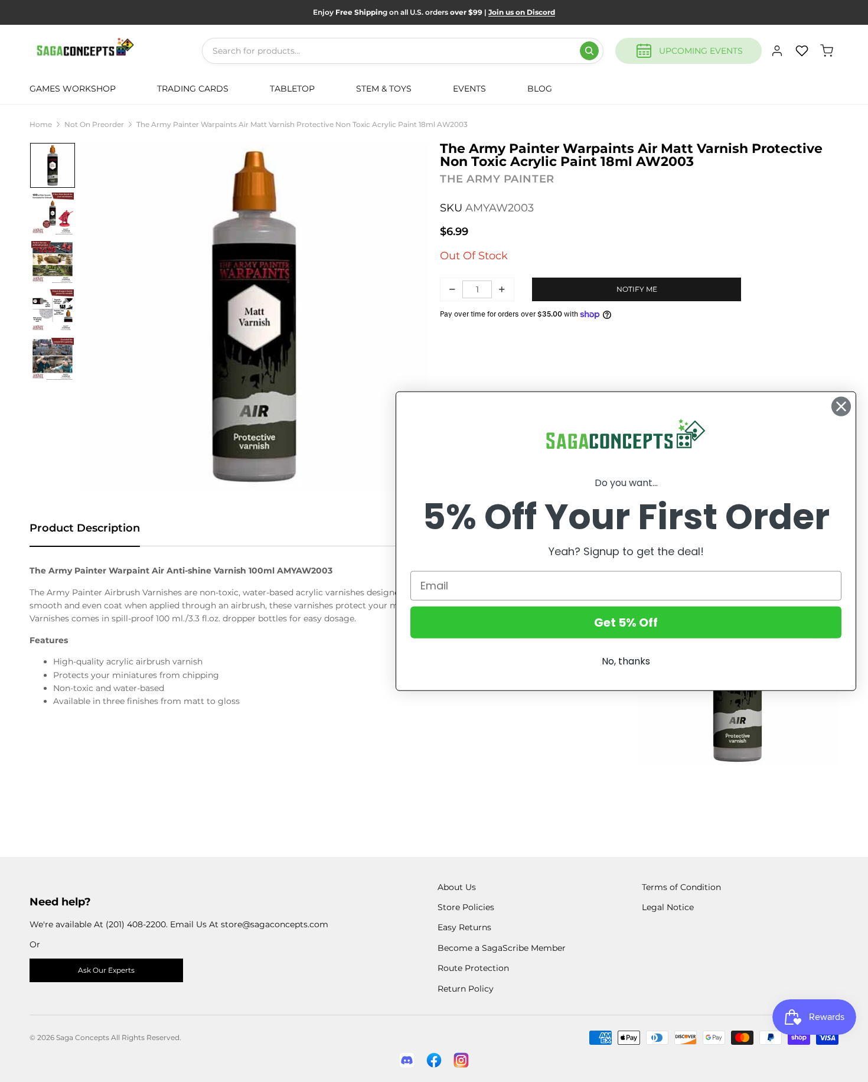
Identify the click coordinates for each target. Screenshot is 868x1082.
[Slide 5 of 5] (52, 359)
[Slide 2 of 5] (52, 214)
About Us (457, 887)
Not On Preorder (94, 124)
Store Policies (466, 907)
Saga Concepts (82, 1037)
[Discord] (407, 1060)
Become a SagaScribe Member (502, 948)
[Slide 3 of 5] (52, 262)
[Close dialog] (841, 406)
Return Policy (466, 988)
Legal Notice (668, 907)
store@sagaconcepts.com (274, 924)
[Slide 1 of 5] (52, 165)
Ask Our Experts (106, 970)
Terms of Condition (681, 887)
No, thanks (626, 660)
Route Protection (473, 968)
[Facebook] (434, 1060)
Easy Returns (464, 927)
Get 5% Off (626, 622)
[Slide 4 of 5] (52, 310)
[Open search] (589, 50)
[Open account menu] (777, 51)
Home (41, 124)
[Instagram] (461, 1060)
